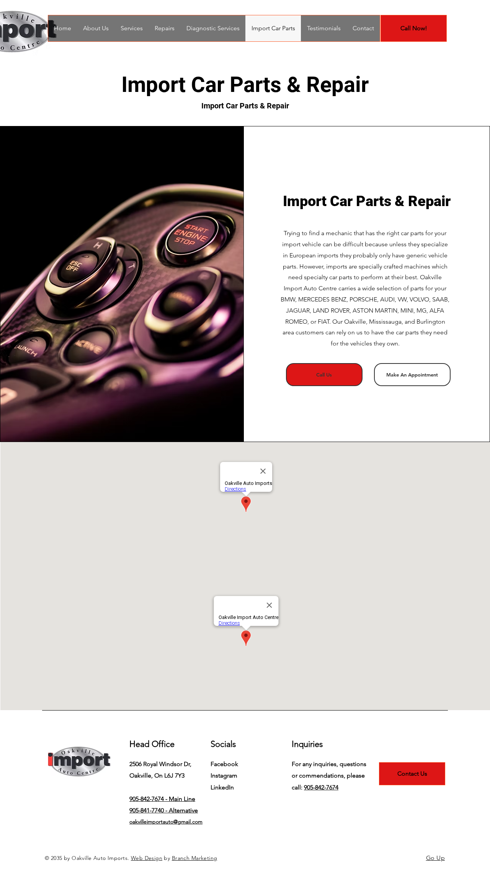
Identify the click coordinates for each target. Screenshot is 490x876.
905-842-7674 (321, 787)
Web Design (146, 858)
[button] (164, 28)
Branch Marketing (194, 858)
